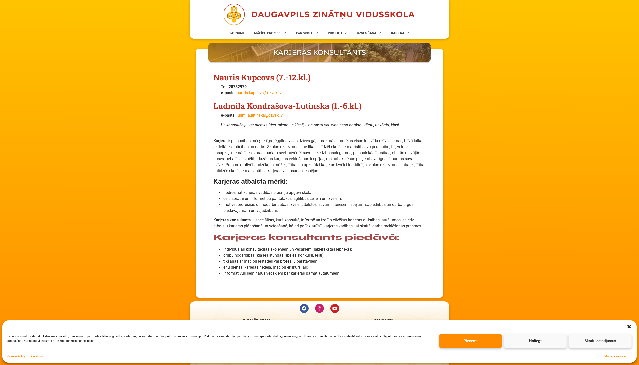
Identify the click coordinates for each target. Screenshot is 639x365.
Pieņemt (471, 341)
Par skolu (37, 356)
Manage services (615, 356)
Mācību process (267, 33)
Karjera (397, 33)
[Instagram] (319, 308)
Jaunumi (237, 33)
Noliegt (535, 341)
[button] (629, 326)
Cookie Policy (16, 356)
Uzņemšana (366, 33)
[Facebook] (304, 308)
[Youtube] (334, 308)
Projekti (335, 33)
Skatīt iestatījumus (600, 341)
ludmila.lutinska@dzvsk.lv (260, 115)
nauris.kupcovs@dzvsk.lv (259, 92)
